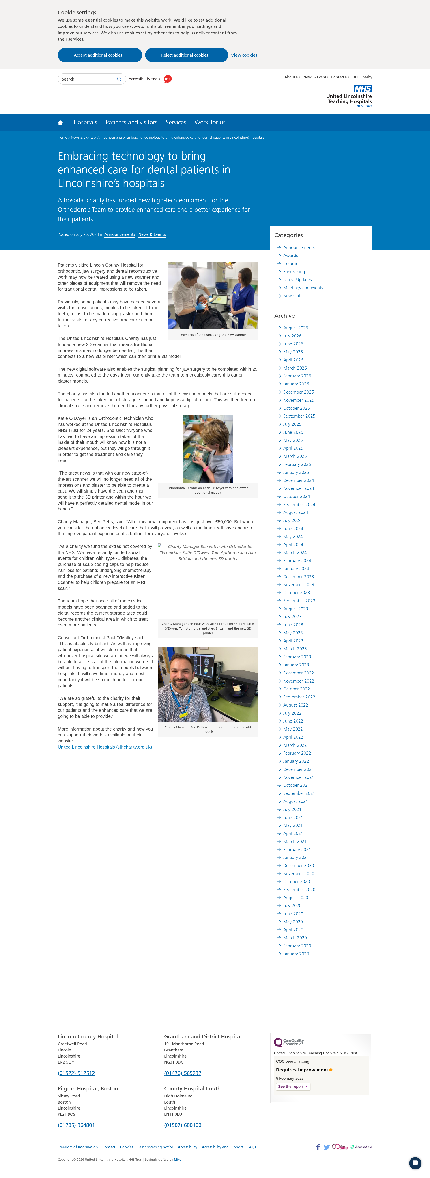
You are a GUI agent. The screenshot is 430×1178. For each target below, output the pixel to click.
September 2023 (299, 600)
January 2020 (296, 954)
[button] (151, 79)
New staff (292, 295)
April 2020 (293, 929)
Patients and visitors (131, 122)
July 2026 (292, 336)
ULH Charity (362, 77)
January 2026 (296, 384)
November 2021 (298, 777)
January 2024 (296, 568)
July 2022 (292, 713)
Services (176, 122)
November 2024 (298, 488)
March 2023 (295, 648)
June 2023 (293, 624)
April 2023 (293, 641)
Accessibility (187, 1147)
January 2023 (296, 665)
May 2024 (293, 536)
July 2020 (292, 905)
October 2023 (296, 592)
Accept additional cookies (98, 55)
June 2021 (293, 817)
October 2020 (296, 881)
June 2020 (293, 913)
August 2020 (295, 897)
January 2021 (296, 857)
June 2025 (293, 432)
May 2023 (293, 632)
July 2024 (292, 520)
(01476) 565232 (182, 1073)
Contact (108, 1147)
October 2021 (296, 785)
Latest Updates (297, 279)
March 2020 (295, 937)
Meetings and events (303, 287)
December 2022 (298, 673)
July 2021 (292, 809)
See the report (290, 1086)
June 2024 (293, 528)
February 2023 (297, 656)
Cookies (126, 1147)
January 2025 (296, 472)
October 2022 (296, 689)
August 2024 (295, 512)
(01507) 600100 (182, 1125)
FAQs (251, 1147)
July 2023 (292, 616)
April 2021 (293, 833)
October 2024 (296, 496)
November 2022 (298, 681)
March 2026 (295, 368)
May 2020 (293, 921)
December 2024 (298, 480)
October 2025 (296, 408)
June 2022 (293, 721)
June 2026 (293, 343)
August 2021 (295, 801)
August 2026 (295, 328)
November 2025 (298, 400)
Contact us (340, 77)
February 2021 (297, 849)
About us (292, 77)
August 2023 (295, 608)
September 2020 (299, 889)
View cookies (244, 55)
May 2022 (293, 729)
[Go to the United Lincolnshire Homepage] (63, 122)
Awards (290, 255)
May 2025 (293, 440)
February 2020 (297, 945)
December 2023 (298, 576)
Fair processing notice (155, 1147)
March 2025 (295, 456)
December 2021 (298, 769)
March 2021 (295, 841)
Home (62, 137)
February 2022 (297, 753)
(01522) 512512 (76, 1073)
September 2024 (299, 504)
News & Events (315, 77)
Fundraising (294, 271)
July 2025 (292, 424)
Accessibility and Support (222, 1147)
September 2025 (299, 416)
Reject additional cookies (184, 55)
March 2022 (295, 745)
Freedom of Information (78, 1147)
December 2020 (298, 865)
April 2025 (293, 448)
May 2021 (293, 825)
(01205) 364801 (76, 1125)
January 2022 (296, 761)
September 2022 (299, 697)
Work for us (210, 122)
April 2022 (293, 737)
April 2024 (293, 544)
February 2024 (297, 560)
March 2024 (295, 552)
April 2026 (293, 360)
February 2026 (297, 376)
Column (290, 263)
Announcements (109, 137)
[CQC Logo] (289, 1046)
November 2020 (298, 873)
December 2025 (298, 392)
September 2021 (299, 793)
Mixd (177, 1160)
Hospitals (85, 122)
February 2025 (297, 464)
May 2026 (293, 352)
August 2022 (295, 705)
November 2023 (298, 584)
